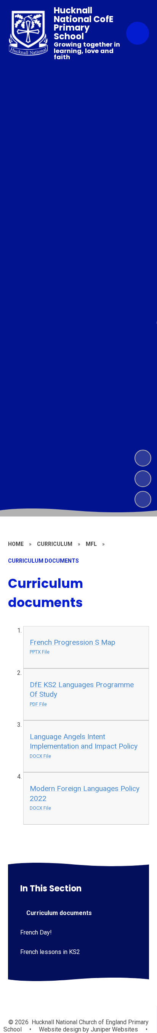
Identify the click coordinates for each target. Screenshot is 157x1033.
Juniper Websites (113, 1029)
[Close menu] (137, 33)
